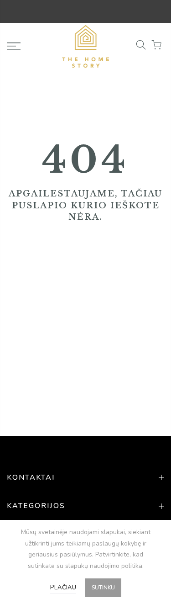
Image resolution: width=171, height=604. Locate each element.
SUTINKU (103, 587)
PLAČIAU (63, 587)
